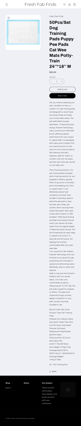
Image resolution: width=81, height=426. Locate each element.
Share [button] (54, 371)
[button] (6, 4)
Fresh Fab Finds (16, 418)
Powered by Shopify (28, 418)
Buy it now (62, 96)
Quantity (52, 77)
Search (8, 388)
